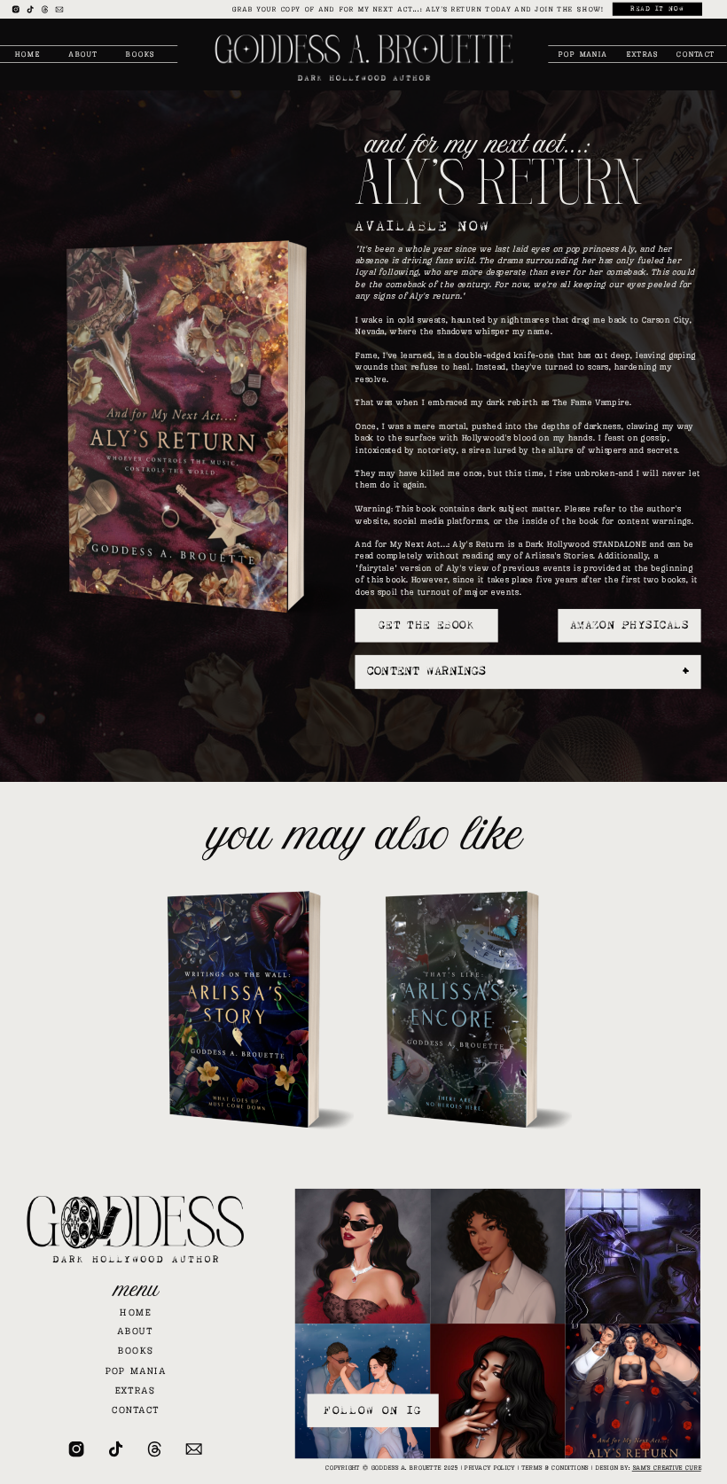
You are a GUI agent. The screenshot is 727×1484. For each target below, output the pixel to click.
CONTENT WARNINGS (426, 671)
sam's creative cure (666, 1468)
